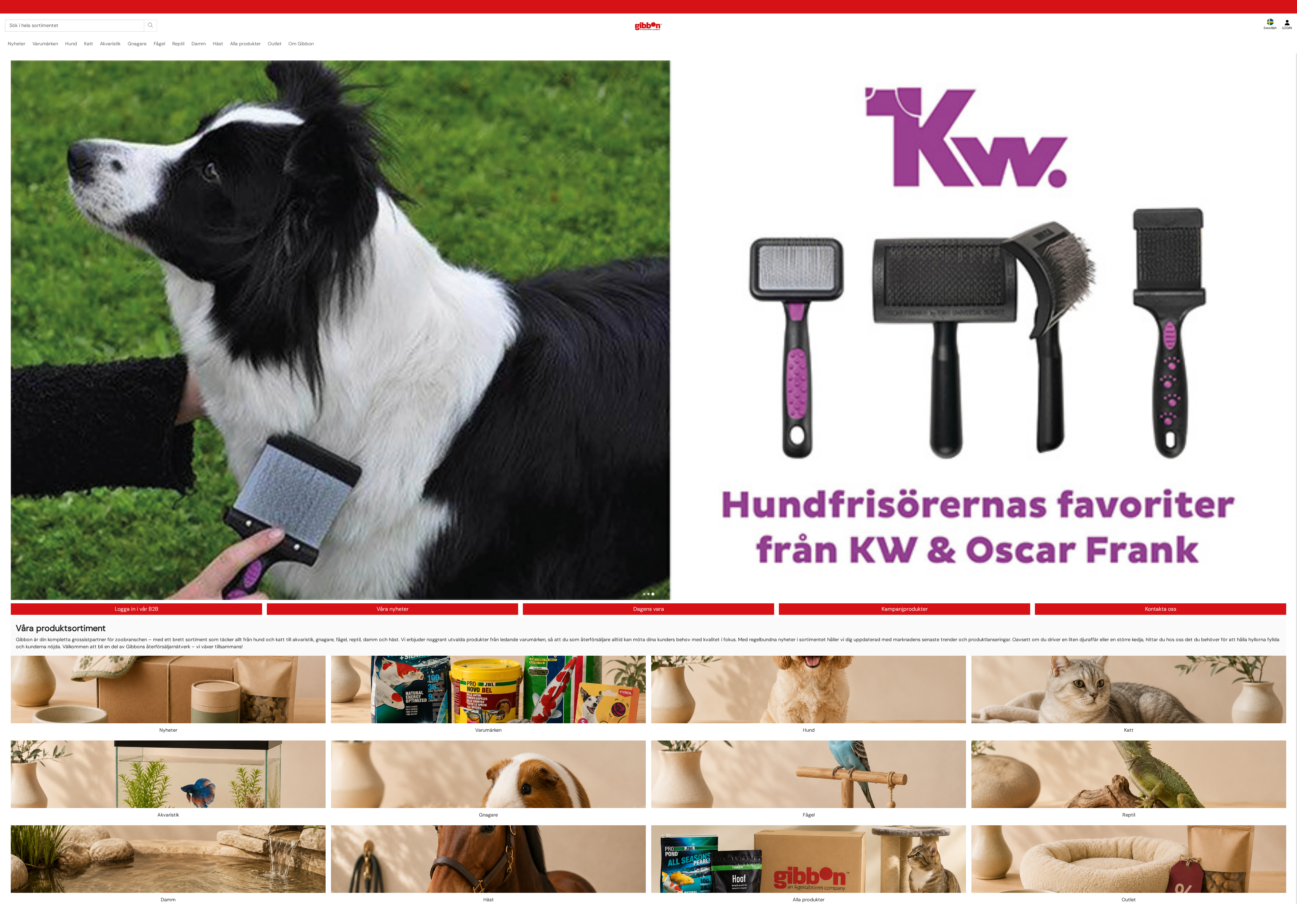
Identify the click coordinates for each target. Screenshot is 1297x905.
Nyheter (16, 44)
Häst (218, 44)
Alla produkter (245, 44)
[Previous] (22, 330)
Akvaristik (110, 44)
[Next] (1274, 330)
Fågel (159, 44)
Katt (88, 44)
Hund (71, 44)
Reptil (178, 44)
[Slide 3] (653, 594)
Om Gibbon (301, 44)
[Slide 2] (648, 594)
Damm (199, 44)
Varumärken (45, 44)
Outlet (274, 44)
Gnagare (137, 44)
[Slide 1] (644, 594)
